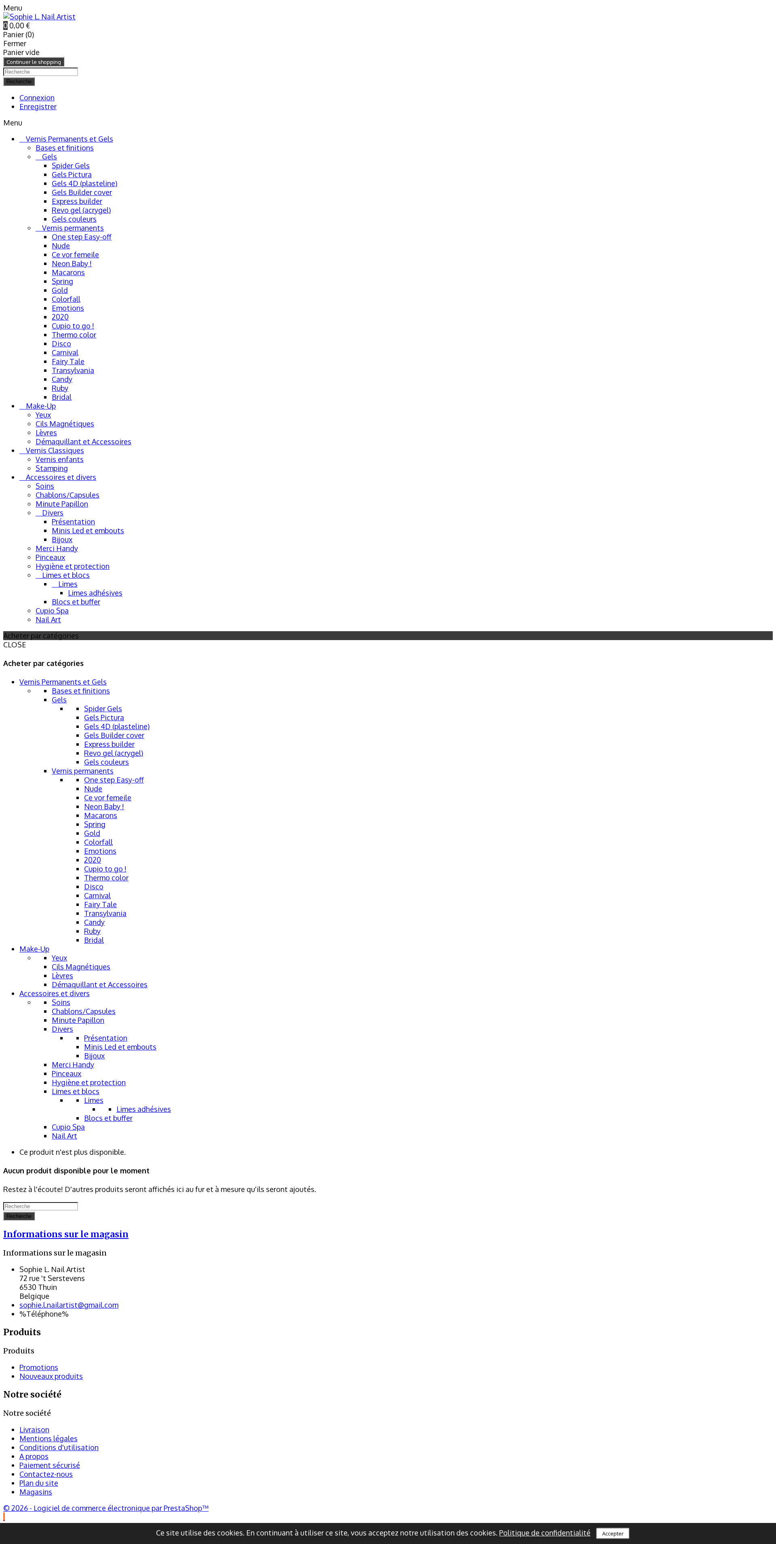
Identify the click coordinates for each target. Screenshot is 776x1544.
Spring (62, 281)
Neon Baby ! (72, 263)
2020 (60, 316)
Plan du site (38, 1482)
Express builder (77, 201)
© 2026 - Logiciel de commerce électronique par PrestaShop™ (106, 1508)
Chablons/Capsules (67, 494)
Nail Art (48, 619)
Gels (49, 156)
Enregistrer (38, 106)
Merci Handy (57, 548)
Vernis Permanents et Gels (69, 138)
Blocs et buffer (76, 601)
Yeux (43, 414)
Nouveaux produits (51, 1376)
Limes (68, 583)
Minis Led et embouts (88, 530)
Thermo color (74, 334)
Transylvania (73, 370)
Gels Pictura (72, 174)
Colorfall (66, 299)
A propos (33, 1456)
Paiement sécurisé (49, 1465)
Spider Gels (71, 165)
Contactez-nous (46, 1474)
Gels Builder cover (82, 192)
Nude (61, 245)
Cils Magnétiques (65, 423)
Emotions (68, 307)
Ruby (60, 388)
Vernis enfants (60, 459)
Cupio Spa (52, 610)
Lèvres (46, 432)
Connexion (37, 97)
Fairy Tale (68, 361)
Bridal (62, 396)
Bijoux (62, 539)
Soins (45, 485)
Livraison (34, 1429)
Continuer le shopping (33, 61)
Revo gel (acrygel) (81, 210)
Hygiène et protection (73, 566)
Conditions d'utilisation (59, 1447)
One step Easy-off (82, 236)
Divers (52, 512)
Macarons (68, 272)
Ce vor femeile (75, 254)
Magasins (35, 1491)
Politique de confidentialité (544, 1532)
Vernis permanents (73, 227)
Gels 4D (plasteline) (84, 183)
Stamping (52, 468)
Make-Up (41, 405)
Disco (61, 343)
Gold (60, 290)
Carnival (65, 352)
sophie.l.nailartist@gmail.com (68, 1304)
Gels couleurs (74, 218)
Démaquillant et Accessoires (83, 441)
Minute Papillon (62, 503)
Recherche (19, 81)
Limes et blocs (66, 575)
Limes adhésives (95, 592)
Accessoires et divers (61, 477)
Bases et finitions (65, 147)
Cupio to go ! (73, 325)
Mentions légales (48, 1438)
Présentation (73, 521)
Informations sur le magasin (66, 1234)
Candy (62, 379)
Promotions (38, 1367)
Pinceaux (50, 557)
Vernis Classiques (55, 450)
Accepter (613, 1533)
